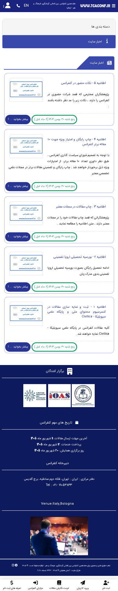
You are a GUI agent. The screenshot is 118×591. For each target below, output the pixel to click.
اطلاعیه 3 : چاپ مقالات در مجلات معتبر (81, 206)
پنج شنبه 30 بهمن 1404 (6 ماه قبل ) (54, 119)
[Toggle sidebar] (113, 6)
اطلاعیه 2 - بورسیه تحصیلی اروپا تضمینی (80, 256)
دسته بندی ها (100, 26)
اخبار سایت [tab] (95, 41)
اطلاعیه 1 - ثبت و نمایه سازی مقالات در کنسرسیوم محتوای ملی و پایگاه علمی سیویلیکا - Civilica (77, 311)
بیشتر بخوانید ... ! (18, 119)
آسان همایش (65, 570)
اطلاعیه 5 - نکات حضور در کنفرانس (83, 83)
